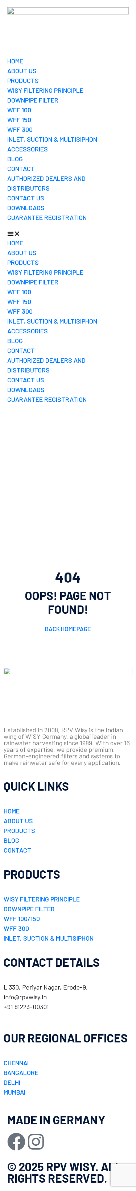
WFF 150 (19, 120)
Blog (15, 159)
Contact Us (25, 198)
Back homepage (68, 628)
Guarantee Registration (47, 217)
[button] (68, 233)
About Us (22, 71)
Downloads (26, 208)
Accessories (27, 149)
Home (15, 61)
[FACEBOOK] (16, 1142)
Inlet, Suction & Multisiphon (52, 139)
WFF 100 (19, 110)
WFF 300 (20, 129)
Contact (21, 168)
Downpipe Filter (32, 100)
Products (23, 80)
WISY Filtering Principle (45, 90)
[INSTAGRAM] (36, 1142)
